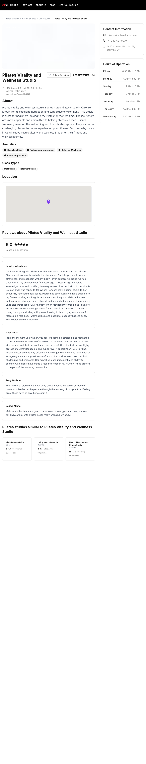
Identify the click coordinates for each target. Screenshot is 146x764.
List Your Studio (68, 5)
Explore (27, 5)
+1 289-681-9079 (117, 40)
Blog (52, 5)
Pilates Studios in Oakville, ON (36, 18)
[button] (48, 201)
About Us (41, 5)
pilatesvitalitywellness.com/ (122, 35)
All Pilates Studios (10, 18)
